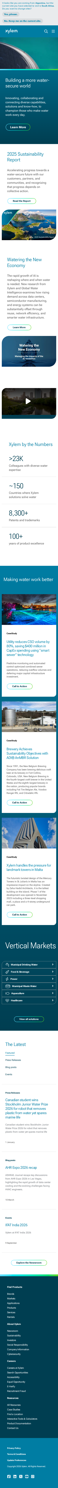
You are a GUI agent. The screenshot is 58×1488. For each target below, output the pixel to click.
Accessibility (13, 1377)
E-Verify (11, 1386)
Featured (10, 1052)
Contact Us (12, 1428)
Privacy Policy (14, 1448)
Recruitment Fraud (16, 1391)
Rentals (11, 1317)
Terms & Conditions (16, 1454)
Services (11, 1312)
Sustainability (14, 1335)
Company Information (18, 1349)
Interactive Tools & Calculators (22, 1418)
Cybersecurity (14, 1354)
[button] (29, 401)
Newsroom (12, 1330)
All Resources (14, 1405)
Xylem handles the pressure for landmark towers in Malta (29, 867)
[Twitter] (21, 1476)
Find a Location (15, 1414)
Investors (11, 1340)
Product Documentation (19, 1423)
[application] (29, 401)
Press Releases (13, 1060)
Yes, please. (11, 14)
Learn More (18, 127)
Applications (13, 1303)
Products (11, 1307)
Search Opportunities (17, 1372)
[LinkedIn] (15, 1476)
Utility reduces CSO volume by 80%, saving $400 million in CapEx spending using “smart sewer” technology (28, 648)
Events (8, 1074)
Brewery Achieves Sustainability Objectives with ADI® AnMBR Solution (27, 753)
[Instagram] (33, 1476)
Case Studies (13, 1409)
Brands (10, 1293)
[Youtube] (27, 1476)
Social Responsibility (17, 1344)
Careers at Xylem (15, 1368)
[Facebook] (9, 1476)
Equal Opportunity (16, 1381)
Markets (11, 1298)
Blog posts (11, 1067)
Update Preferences (16, 1460)
